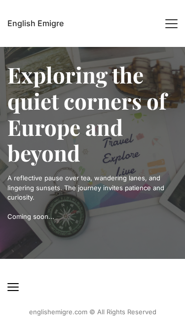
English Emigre (35, 23)
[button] (171, 23)
